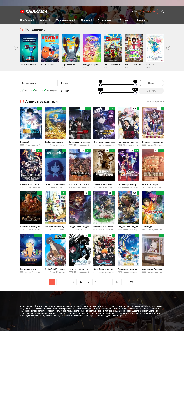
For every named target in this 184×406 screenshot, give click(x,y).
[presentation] (16, 48)
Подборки (26, 20)
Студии (124, 20)
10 (117, 281)
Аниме (44, 20)
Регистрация (149, 11)
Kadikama (36, 11)
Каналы (140, 20)
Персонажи (104, 20)
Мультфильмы (64, 20)
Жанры (85, 20)
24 (131, 281)
